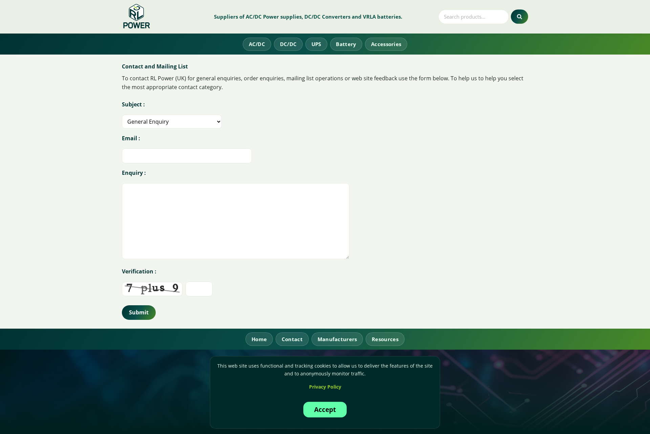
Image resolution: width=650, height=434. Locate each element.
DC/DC (288, 44)
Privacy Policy (325, 387)
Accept (325, 409)
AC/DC (257, 44)
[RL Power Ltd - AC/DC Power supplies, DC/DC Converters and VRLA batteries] (137, 16)
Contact (292, 339)
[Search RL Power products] (519, 16)
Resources (385, 339)
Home (259, 339)
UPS (316, 44)
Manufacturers (337, 339)
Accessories (386, 44)
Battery (346, 44)
